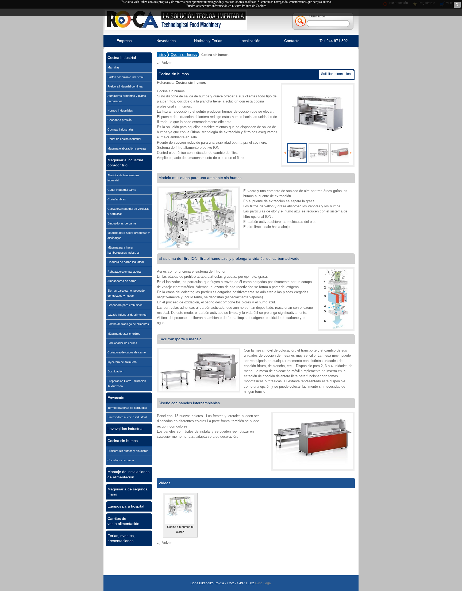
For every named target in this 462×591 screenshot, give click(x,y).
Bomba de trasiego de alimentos (128, 324)
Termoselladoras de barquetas (127, 407)
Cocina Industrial (121, 57)
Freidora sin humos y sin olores (127, 450)
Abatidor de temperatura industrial (123, 178)
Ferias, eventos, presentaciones (121, 538)
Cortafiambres (116, 199)
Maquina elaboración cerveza (126, 148)
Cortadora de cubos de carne (126, 352)
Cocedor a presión (119, 119)
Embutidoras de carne (121, 223)
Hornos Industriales (120, 110)
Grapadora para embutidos (125, 305)
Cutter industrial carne (121, 189)
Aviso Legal (263, 583)
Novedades (166, 41)
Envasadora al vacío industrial (127, 417)
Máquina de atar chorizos (123, 333)
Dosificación (115, 371)
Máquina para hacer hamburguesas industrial (123, 250)
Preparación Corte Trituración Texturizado (126, 383)
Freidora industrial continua (125, 86)
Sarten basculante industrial (125, 77)
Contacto (291, 41)
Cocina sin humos (122, 441)
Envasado (115, 397)
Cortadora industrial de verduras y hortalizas (128, 211)
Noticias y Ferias (208, 41)
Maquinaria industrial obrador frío (125, 162)
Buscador (317, 16)
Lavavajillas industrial (125, 428)
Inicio (162, 54)
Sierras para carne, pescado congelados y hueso (126, 293)
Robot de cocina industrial (124, 138)
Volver (167, 63)
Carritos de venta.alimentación (123, 521)
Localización (250, 41)
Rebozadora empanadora (124, 271)
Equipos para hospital (125, 506)
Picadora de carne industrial (125, 262)
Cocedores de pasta (120, 460)
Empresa (124, 41)
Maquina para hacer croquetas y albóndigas (128, 235)
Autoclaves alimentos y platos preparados (126, 98)
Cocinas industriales (120, 129)
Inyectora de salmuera (122, 362)
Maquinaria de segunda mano (127, 491)
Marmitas (113, 67)
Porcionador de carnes (122, 343)
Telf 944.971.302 (333, 41)
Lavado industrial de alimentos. (127, 314)
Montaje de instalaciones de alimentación (128, 474)
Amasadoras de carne (121, 281)
